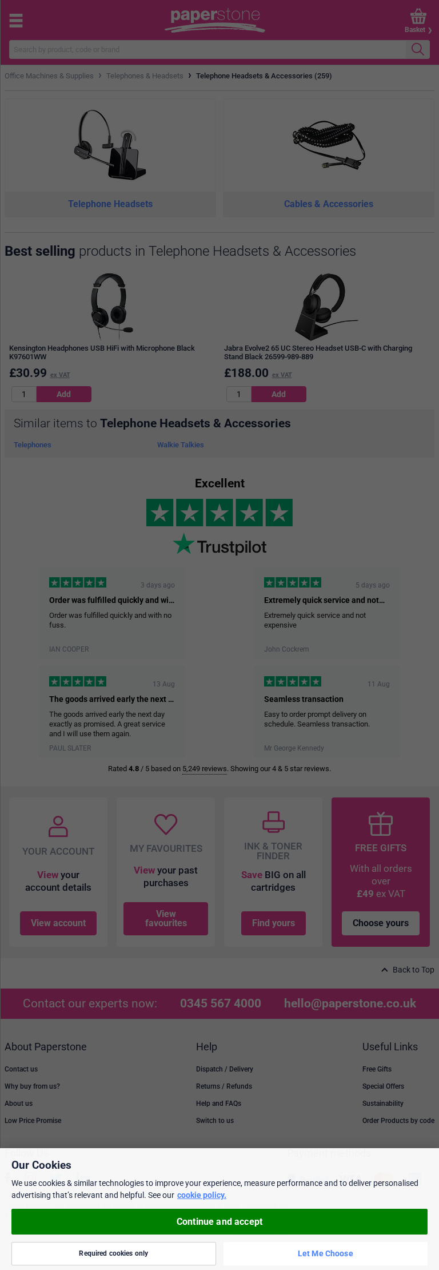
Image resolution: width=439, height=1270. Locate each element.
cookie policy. (201, 1195)
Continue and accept (219, 1221)
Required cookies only (113, 1253)
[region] (219, 1209)
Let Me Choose (325, 1253)
